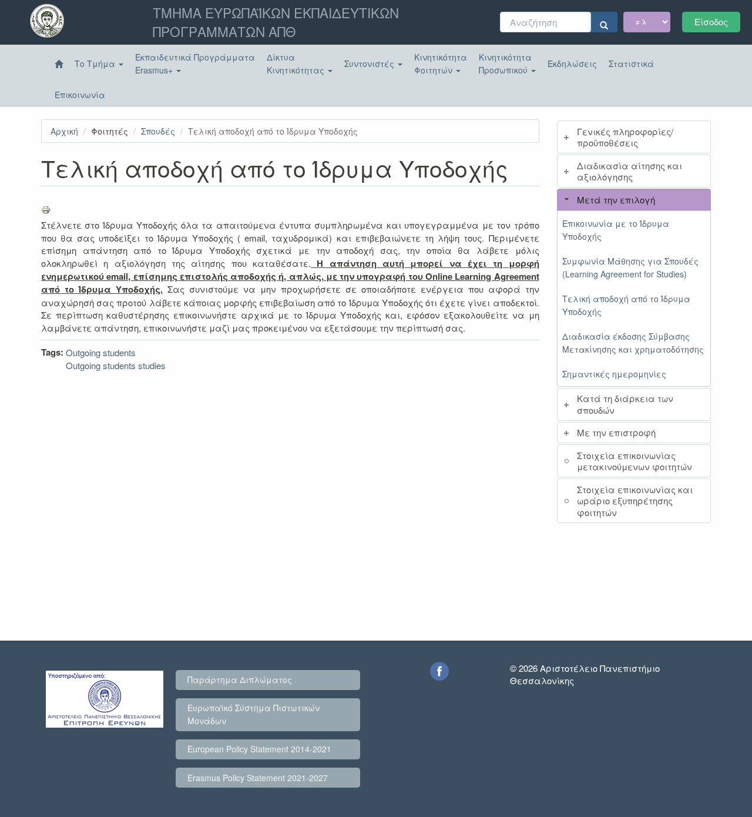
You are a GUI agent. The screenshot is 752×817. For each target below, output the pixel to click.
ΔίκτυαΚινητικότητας (297, 63)
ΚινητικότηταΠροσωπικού (505, 63)
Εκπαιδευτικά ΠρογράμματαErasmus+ (195, 63)
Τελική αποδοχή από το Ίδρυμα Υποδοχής (626, 305)
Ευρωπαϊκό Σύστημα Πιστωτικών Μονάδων (253, 714)
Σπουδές (158, 131)
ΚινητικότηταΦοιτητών (440, 63)
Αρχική (64, 131)
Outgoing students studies (116, 365)
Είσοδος (711, 21)
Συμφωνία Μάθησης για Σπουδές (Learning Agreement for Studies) (630, 267)
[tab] (634, 136)
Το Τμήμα (96, 63)
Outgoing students (101, 352)
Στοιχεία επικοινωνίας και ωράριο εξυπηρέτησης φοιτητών (635, 500)
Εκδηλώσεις (572, 63)
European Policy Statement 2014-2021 (259, 749)
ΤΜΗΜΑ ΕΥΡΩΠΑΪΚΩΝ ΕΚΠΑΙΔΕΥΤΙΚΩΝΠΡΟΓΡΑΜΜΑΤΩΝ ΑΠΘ (276, 22)
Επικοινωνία (80, 95)
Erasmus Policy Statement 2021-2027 (257, 777)
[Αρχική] (59, 64)
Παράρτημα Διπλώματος (239, 679)
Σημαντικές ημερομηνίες (614, 374)
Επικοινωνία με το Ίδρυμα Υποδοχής (615, 229)
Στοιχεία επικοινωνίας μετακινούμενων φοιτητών (634, 461)
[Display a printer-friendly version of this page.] (290, 210)
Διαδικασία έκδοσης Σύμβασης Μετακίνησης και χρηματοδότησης (633, 342)
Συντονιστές (370, 63)
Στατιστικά (631, 63)
